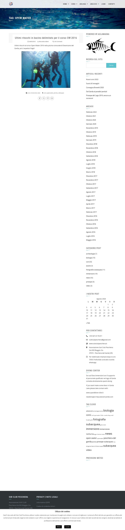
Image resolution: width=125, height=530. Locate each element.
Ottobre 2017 (91, 184)
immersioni (34, 93)
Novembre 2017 (92, 180)
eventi (88, 266)
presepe (89, 282)
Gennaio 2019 (91, 140)
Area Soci (93, 4)
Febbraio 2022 (91, 112)
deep (109, 415)
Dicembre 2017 (91, 176)
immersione (92, 428)
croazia (106, 415)
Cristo (101, 415)
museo (103, 434)
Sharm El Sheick (95, 446)
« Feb (88, 323)
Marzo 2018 (90, 172)
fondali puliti (89, 420)
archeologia (90, 254)
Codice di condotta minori (46, 506)
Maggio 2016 (91, 240)
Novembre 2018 (92, 148)
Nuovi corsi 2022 (92, 79)
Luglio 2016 (90, 236)
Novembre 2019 (92, 128)
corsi (29, 93)
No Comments (58, 41)
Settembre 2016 (92, 228)
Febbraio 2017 (91, 212)
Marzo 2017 (90, 208)
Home (65, 4)
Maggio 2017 (91, 200)
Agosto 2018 (90, 160)
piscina (56, 93)
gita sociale (103, 425)
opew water (50, 93)
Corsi (73, 4)
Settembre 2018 (92, 156)
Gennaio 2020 (91, 124)
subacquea (61, 93)
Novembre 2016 (92, 220)
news (39, 93)
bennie (101, 411)
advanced (89, 411)
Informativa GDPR (43, 502)
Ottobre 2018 (91, 152)
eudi (112, 415)
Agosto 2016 (90, 232)
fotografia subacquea (94, 270)
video (88, 286)
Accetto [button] (67, 527)
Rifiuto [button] (59, 527)
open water (91, 438)
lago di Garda (97, 434)
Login (103, 4)
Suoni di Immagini (92, 83)
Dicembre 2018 (91, 144)
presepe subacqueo (105, 441)
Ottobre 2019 (91, 132)
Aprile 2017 (90, 204)
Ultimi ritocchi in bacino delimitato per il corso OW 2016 (46, 37)
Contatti (111, 4)
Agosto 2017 (90, 192)
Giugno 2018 (90, 168)
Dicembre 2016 (91, 216)
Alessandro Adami (44, 41)
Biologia (83, 4)
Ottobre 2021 (91, 116)
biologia (89, 258)
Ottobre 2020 (91, 120)
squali (101, 446)
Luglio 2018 (90, 164)
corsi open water (95, 415)
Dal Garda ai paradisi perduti (96, 91)
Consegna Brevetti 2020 (95, 87)
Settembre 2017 (92, 188)
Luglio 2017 (90, 196)
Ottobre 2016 (91, 224)
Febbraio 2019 (91, 136)
